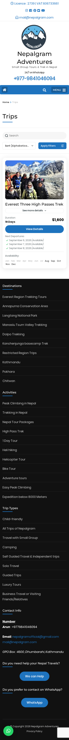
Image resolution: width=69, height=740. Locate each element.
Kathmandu (11, 362)
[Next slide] (57, 179)
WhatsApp (35, 702)
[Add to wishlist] (59, 165)
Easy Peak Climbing (17, 487)
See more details (32, 210)
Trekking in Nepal (15, 412)
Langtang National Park (20, 315)
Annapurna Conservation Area (25, 306)
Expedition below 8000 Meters (25, 497)
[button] (8, 731)
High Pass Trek (13, 431)
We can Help (34, 676)
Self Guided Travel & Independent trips (31, 556)
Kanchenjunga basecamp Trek (25, 343)
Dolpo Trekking (13, 334)
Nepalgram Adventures (45, 726)
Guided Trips (12, 575)
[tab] (30, 196)
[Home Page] (5, 90)
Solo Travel (11, 566)
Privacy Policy (34, 731)
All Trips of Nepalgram (19, 528)
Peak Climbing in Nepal (19, 403)
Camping (10, 547)
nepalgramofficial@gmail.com (35, 637)
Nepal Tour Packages (18, 422)
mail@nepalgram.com (20, 642)
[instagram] (26, 9)
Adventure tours (15, 478)
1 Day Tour (10, 441)
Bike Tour (9, 469)
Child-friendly (13, 519)
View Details (34, 229)
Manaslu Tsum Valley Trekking (25, 325)
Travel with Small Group (20, 538)
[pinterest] (34, 9)
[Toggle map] (59, 194)
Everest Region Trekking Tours (25, 297)
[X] (38, 9)
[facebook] (30, 9)
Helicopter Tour (14, 459)
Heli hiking (10, 450)
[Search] (44, 90)
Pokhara (9, 371)
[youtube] (42, 9)
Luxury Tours (12, 584)
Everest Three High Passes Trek (34, 204)
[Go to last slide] (12, 179)
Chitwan (9, 381)
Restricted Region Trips (20, 353)
